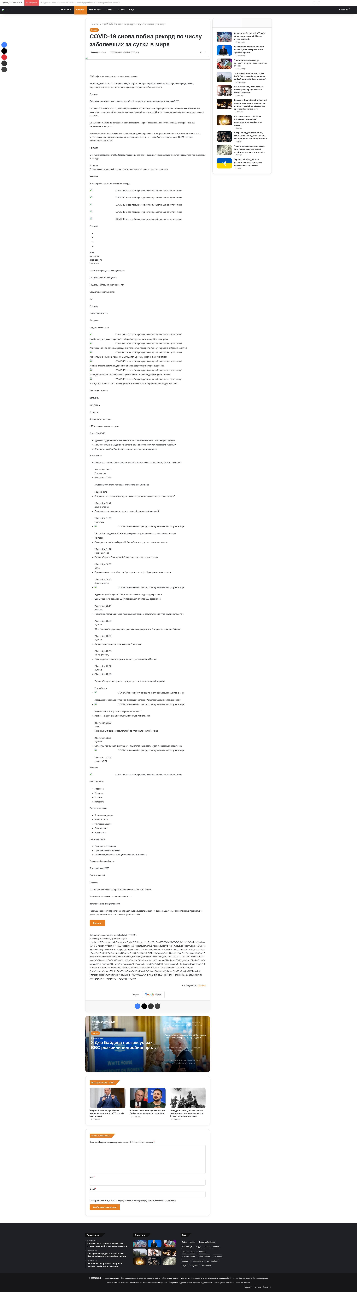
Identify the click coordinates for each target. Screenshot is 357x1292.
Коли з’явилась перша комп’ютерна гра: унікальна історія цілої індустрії (119, 1045)
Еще (131, 9)
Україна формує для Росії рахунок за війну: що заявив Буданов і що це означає (248, 162)
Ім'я (92, 1177)
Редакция (248, 1287)
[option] (147, 1044)
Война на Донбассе (207, 1242)
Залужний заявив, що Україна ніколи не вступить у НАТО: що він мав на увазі (107, 1113)
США (184, 1252)
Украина (202, 1252)
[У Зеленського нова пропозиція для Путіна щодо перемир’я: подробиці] (148, 1098)
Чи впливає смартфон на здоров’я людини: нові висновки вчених (250, 63)
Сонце (192, 1252)
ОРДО (198, 1247)
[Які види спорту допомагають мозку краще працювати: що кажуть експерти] (224, 90)
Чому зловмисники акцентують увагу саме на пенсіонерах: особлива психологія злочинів (249, 149)
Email (93, 1189)
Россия (216, 1247)
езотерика (218, 1256)
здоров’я (185, 1261)
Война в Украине (188, 1242)
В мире (80, 9)
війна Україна (204, 1256)
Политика (65, 9)
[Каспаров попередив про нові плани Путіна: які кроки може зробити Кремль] (224, 50)
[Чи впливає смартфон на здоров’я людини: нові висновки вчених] (224, 64)
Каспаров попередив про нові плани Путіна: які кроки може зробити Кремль (249, 49)
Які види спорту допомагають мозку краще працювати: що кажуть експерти (72, 3)
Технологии (97, 1033)
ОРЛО (207, 1247)
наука (184, 1266)
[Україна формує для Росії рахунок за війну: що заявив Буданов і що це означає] (224, 163)
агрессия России (188, 1256)
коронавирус (198, 1261)
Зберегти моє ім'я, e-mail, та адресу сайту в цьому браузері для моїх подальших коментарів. (134, 1201)
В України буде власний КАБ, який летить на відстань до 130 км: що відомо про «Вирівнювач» (250, 136)
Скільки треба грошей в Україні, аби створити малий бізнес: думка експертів (250, 36)
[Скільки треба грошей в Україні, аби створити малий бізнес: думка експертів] (224, 37)
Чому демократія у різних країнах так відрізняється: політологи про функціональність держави (186, 1113)
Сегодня (201, 985)
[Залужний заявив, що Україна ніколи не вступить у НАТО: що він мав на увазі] (108, 1098)
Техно (109, 9)
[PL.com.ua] (7, 10)
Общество (95, 9)
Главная (94, 24)
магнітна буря (212, 1261)
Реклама (257, 1287)
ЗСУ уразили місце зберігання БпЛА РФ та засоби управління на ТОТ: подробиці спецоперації (250, 76)
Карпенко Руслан (98, 52)
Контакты (267, 1287)
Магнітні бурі (187, 1247)
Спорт (122, 9)
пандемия (194, 1266)
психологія (206, 1266)
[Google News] (153, 995)
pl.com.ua (233, 1278)
